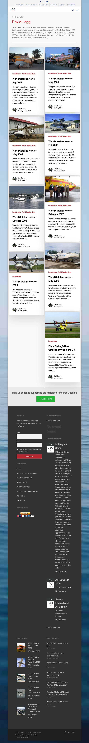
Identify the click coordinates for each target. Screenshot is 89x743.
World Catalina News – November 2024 (55, 674)
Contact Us (21, 500)
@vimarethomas (24, 737)
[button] (77, 10)
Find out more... (61, 571)
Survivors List (22, 482)
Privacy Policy (37, 733)
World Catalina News (28, 74)
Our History (21, 496)
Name (19, 432)
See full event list (53, 420)
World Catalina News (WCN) (27, 491)
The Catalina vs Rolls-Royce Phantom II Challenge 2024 (57, 683)
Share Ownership (23, 487)
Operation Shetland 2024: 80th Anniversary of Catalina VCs (58, 693)
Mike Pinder (33, 735)
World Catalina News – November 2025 (55, 654)
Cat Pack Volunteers (24, 478)
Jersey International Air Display (62, 603)
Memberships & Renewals (27, 473)
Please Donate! (45, 399)
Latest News (16, 74)
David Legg (21, 109)
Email (18, 441)
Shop (19, 468)
